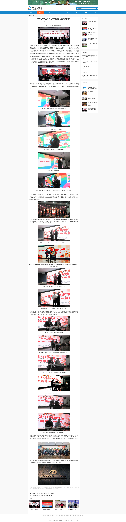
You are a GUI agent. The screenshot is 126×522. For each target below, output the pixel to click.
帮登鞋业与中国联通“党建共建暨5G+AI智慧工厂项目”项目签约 (42, 495)
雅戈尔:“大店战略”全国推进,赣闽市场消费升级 (92, 98)
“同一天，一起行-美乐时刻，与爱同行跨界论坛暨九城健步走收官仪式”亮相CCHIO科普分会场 (92, 87)
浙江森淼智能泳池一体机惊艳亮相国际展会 (75, 509)
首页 (31, 12)
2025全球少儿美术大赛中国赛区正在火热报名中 (37, 509)
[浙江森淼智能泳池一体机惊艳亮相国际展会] (73, 504)
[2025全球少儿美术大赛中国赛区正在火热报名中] (34, 504)
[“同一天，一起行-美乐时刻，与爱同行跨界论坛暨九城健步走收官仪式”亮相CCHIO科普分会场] (84, 87)
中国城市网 (63, 515)
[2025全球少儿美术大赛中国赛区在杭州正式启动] (84, 109)
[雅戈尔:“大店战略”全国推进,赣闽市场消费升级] (84, 98)
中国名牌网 (53, 515)
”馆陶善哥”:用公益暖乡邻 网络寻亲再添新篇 (62, 509)
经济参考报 (49, 515)
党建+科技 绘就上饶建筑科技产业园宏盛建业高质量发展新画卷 (92, 104)
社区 (95, 12)
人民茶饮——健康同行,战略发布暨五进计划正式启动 (92, 44)
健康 (86, 12)
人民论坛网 (72, 515)
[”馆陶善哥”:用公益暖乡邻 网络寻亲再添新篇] (60, 504)
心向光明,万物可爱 (91, 91)
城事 (49, 12)
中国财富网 (67, 515)
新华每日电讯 (58, 515)
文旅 (58, 12)
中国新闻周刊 (77, 515)
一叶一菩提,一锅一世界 (87, 66)
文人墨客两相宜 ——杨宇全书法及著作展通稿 (90, 62)
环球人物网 (81, 515)
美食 (67, 12)
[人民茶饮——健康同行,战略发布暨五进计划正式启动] (84, 45)
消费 (77, 12)
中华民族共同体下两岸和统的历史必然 (90, 75)
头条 (40, 12)
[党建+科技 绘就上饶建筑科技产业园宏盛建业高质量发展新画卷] (84, 104)
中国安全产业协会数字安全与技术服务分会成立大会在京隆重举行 (43, 493)
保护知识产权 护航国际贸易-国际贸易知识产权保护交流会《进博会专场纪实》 (90, 56)
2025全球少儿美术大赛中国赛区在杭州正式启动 (92, 109)
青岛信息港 (35, 8)
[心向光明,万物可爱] (84, 93)
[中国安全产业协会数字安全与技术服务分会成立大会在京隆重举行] (47, 504)
